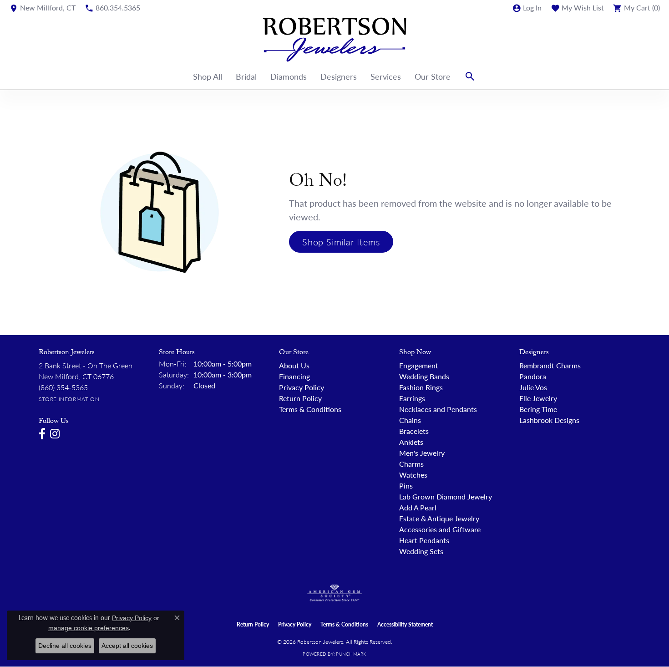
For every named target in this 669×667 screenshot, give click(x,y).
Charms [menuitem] (411, 463)
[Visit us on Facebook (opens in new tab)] (42, 433)
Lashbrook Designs (549, 420)
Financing (294, 376)
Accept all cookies (127, 645)
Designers (338, 76)
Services (385, 76)
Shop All (207, 76)
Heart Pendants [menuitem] (424, 540)
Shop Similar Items (341, 241)
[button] (527, 7)
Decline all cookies (64, 645)
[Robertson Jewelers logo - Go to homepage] (334, 39)
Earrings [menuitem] (412, 398)
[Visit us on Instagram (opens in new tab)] (55, 433)
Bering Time (538, 409)
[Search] (470, 76)
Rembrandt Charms (550, 365)
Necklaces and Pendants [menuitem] (438, 409)
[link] (42, 7)
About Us (294, 365)
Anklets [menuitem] (411, 442)
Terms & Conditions (310, 409)
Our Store (433, 76)
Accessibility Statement (405, 624)
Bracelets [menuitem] (414, 431)
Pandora (532, 376)
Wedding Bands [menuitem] (424, 376)
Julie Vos (533, 387)
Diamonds (288, 76)
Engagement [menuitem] (418, 365)
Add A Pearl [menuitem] (417, 507)
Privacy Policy (301, 387)
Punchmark (351, 654)
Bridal (246, 76)
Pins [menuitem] (406, 485)
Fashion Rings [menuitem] (421, 387)
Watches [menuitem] (413, 474)
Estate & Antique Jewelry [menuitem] (439, 518)
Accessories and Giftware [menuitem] (440, 529)
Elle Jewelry (538, 398)
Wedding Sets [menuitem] (421, 551)
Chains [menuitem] (410, 420)
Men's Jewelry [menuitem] (422, 453)
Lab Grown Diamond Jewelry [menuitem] (445, 496)
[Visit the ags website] (335, 593)
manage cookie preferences (88, 627)
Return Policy (300, 398)
